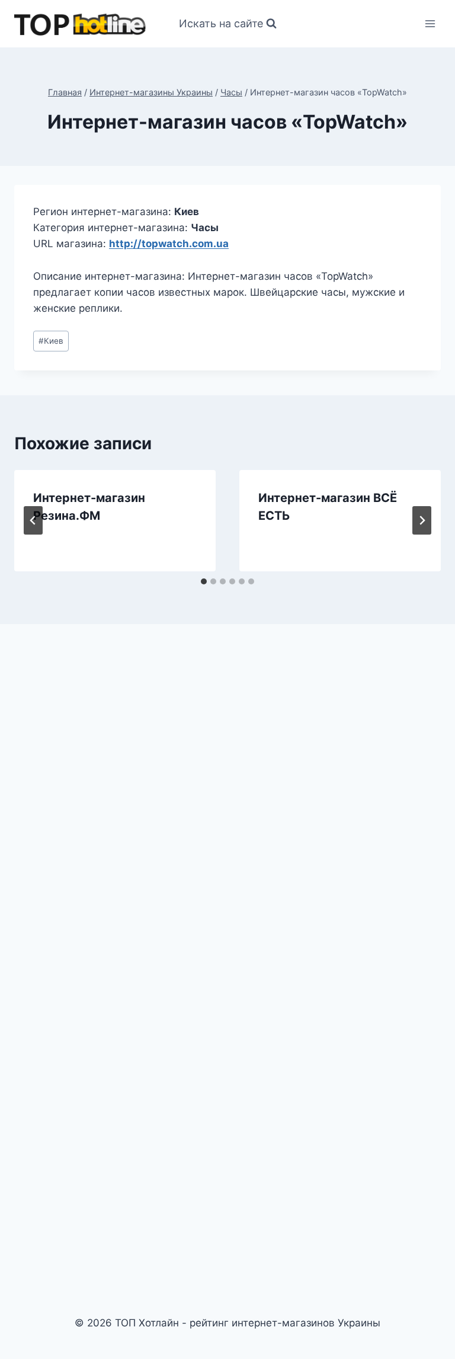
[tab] (204, 581)
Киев (51, 341)
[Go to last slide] (33, 520)
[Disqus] (227, 798)
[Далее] (421, 520)
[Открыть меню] (430, 23)
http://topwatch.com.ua (169, 244)
